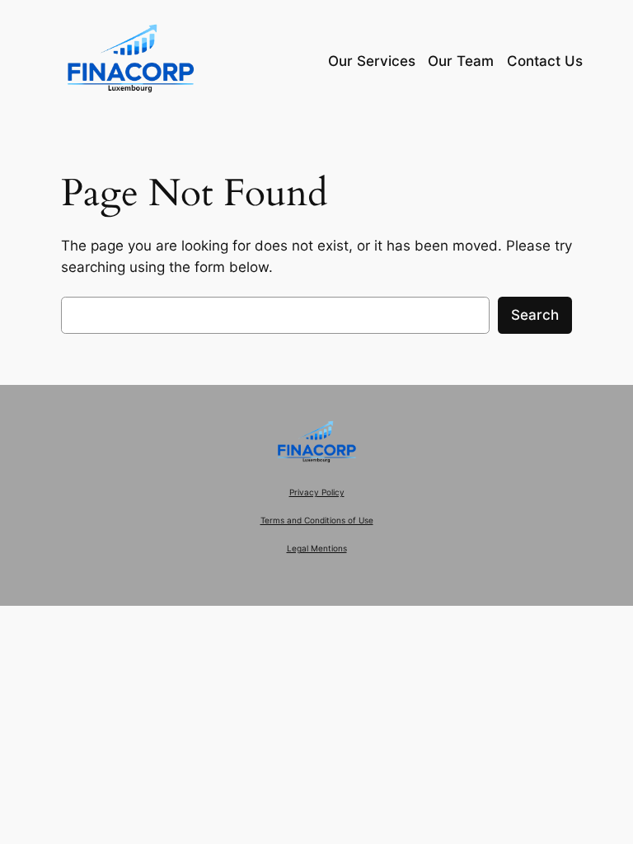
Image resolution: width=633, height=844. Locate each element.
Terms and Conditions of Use (316, 520)
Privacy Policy (317, 492)
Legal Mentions (317, 548)
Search (535, 315)
